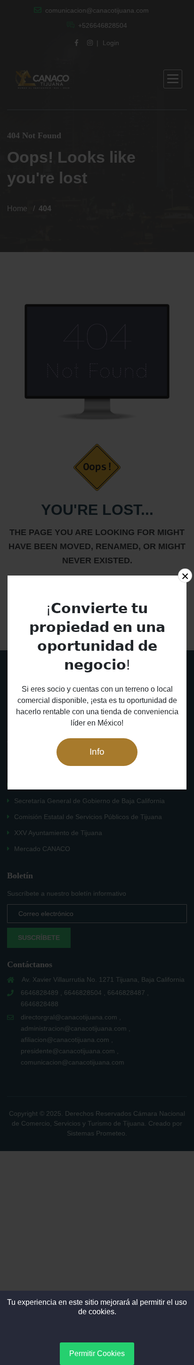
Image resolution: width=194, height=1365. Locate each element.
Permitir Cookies (97, 1353)
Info (97, 752)
